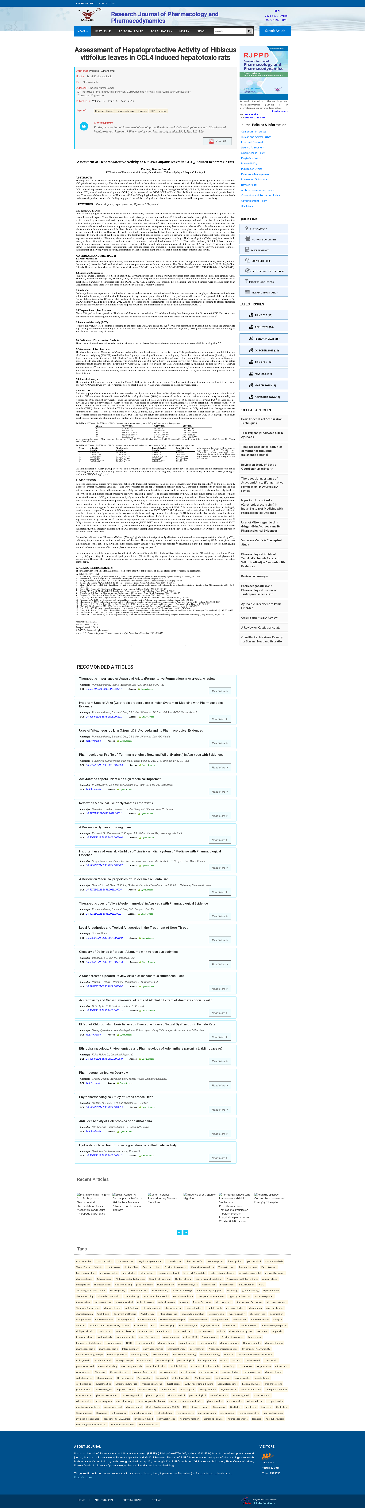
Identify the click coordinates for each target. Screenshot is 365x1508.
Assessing (266, 1407)
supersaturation (194, 1308)
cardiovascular (222, 1377)
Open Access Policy (253, 152)
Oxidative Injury (183, 1278)
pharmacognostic (154, 1395)
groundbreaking (250, 1290)
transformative (83, 1261)
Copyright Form (260, 260)
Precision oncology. (86, 1273)
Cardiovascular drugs (126, 1383)
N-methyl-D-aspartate (194, 1273)
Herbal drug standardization (151, 1401)
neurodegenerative (249, 1412)
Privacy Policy (249, 163)
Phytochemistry (125, 1377)
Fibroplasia (100, 1372)
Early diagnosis (269, 1267)
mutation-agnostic (126, 1337)
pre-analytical (254, 1261)
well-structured (84, 1377)
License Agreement (252, 147)
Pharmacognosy (104, 1401)
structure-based (183, 1331)
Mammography (117, 1290)
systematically (105, 1337)
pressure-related (85, 1366)
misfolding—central (213, 1418)
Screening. (232, 1290)
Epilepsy (277, 1319)
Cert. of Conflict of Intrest (267, 271)
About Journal (86, 3)
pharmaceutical (215, 1401)
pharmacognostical (132, 1395)
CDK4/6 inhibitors (139, 1290)
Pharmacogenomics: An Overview (103, 1072)
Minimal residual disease (88, 1343)
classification (209, 1284)
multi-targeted (187, 1389)
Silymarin (142, 110)
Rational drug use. (251, 1383)
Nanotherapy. (145, 1331)
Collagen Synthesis (119, 1372)
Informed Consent (252, 142)
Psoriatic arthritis (103, 1360)
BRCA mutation (246, 1284)
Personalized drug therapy (89, 1354)
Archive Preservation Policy (257, 190)
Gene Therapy (132, 1296)
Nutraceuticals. (84, 1395)
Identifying (251, 1407)
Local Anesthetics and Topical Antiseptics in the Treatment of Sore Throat (133, 927)
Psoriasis (228, 1354)
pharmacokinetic (274, 1308)
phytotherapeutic (151, 1308)
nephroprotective (235, 1308)
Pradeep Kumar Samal (102, 70)
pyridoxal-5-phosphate (87, 1418)
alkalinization (255, 1308)
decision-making (123, 1284)
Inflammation (281, 1366)
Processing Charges (261, 282)
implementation (271, 1290)
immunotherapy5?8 (188, 1284)
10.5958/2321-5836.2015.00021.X (104, 962)
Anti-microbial (253, 1360)
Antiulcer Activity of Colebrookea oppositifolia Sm (115, 1121)
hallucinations (147, 1273)
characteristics (257, 1313)
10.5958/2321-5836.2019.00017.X (104, 1107)
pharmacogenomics (153, 1348)
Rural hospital (173, 1383)
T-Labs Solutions (264, 1503)
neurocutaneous (146, 1319)
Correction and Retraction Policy (260, 195)
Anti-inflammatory (181, 1377)
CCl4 (152, 110)
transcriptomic (174, 1261)
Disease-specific (215, 1261)
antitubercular (119, 1412)
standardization (262, 1395)
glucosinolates (83, 1389)
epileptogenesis (125, 1319)
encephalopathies (198, 1319)
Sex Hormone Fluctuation (249, 1302)
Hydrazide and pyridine (122, 1424)
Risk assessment (200, 1407)
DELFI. (129, 1343)
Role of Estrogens (202, 1302)
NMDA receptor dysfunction (130, 1278)
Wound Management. (145, 1372)
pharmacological (84, 1278)
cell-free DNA (190, 1337)
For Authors (160, 31)
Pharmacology (144, 1377)
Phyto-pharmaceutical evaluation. (186, 1401)
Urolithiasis (103, 1313)
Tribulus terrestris (168, 1313)
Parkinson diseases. (149, 1424)
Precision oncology (182, 1290)
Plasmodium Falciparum (240, 1331)
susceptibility (128, 1273)
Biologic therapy (124, 1360)
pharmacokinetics (166, 1418)
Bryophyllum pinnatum (193, 1313)
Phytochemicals (228, 1389)
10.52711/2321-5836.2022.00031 (104, 813)
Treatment (262, 1331)
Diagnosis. (277, 1331)
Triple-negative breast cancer (91, 1290)
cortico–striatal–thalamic (222, 1273)
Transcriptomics (226, 1267)
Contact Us (106, 3)
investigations (235, 1261)
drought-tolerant (273, 1383)
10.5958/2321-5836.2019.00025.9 (104, 1058)
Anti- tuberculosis (275, 1418)
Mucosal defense (125, 1331)
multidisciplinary (165, 1284)
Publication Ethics (251, 168)
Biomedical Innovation (109, 1296)
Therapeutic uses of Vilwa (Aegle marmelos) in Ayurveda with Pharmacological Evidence (143, 903)
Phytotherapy (147, 1313)
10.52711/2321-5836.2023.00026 (104, 889)
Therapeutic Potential (276, 1389)
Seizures (80, 1325)
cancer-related (269, 1278)
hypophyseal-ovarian (239, 1296)
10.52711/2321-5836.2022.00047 (104, 688)
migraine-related (124, 1302)
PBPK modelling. (161, 1354)
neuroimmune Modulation (209, 1278)
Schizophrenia (104, 1278)
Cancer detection (151, 1267)
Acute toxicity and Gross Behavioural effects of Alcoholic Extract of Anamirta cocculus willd (145, 1000)
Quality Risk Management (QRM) (162, 1407)
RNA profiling (131, 1267)
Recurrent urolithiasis (125, 1313)
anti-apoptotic (227, 1412)
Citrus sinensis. (216, 1313)
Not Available (93, 740)
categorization (83, 1319)
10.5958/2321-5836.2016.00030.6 (104, 837)
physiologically (186, 1343)
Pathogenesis (83, 1360)
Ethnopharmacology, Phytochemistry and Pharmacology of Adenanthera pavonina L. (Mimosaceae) (150, 1048)
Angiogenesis (83, 1372)
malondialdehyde (188, 1325)
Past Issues (103, 31)
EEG (153, 1325)
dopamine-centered (169, 1273)
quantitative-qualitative (88, 1407)
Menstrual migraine (276, 1302)
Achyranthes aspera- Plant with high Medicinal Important (120, 779)
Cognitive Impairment (160, 1278)
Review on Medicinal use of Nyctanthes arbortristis (116, 803)
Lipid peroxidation (85, 1331)
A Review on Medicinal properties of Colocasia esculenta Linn (123, 879)
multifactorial (131, 1308)
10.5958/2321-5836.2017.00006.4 (104, 986)
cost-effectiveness (149, 1337)
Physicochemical (176, 1395)
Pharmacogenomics (117, 1354)
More (183, 31)
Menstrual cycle (224, 1302)
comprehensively (274, 1261)
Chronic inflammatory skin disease (255, 1354)
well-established (164, 1412)
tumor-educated (125, 1261)
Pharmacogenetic (252, 1343)
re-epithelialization (155, 1366)
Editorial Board (131, 31)
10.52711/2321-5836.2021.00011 (103, 913)
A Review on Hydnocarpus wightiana (105, 827)
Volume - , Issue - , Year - (113, 100)
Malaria (221, 1331)
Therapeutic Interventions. (210, 1296)
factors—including (107, 1366)
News (201, 31)
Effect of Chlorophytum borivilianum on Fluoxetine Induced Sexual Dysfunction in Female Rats (147, 1024)
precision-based (144, 1284)
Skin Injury (229, 1366)
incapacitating (83, 1302)
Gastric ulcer (229, 1325)
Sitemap (156, 1499)
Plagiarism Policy (251, 158)
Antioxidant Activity (251, 1389)
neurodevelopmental (250, 1273)
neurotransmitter (104, 1319)
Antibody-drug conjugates (209, 1290)
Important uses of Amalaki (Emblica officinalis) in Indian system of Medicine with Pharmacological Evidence (150, 853)
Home (82, 31)
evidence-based (255, 1401)
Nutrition (236, 1360)
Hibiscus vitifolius (104, 110)
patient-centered (113, 1407)
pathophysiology (103, 1302)
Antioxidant (162, 1377)
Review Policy (249, 184)
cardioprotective (252, 1372)
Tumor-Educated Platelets (89, 1267)
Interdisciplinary (130, 1348)
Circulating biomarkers (202, 1267)
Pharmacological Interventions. (242, 1278)
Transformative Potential (156, 1296)
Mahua (223, 1360)
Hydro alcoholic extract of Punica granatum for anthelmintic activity (128, 1145)
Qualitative (235, 1407)
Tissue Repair (245, 1366)
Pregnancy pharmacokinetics (223, 1348)
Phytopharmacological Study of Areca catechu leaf (116, 1097)
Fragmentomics (209, 1337)
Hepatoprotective (125, 110)
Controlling (281, 1407)
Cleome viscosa (105, 1377)
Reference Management (255, 174)
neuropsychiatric (108, 1273)
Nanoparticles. (144, 1360)
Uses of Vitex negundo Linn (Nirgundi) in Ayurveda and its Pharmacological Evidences (141, 730)
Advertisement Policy (254, 200)
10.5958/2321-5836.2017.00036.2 (104, 865)
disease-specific (194, 1261)
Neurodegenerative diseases (91, 1424)
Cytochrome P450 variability (256, 1348)
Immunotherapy (160, 1290)
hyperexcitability (237, 1313)
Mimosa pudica (83, 1401)
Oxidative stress (249, 1325)
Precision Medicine (183, 1296)
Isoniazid (256, 1418)
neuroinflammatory (275, 1273)
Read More (219, 691)
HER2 (261, 1284)
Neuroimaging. (167, 1325)
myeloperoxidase (210, 1325)
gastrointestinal (168, 1372)
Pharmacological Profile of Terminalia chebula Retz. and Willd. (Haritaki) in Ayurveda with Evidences (151, 754)
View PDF (220, 141)
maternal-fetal (197, 1348)
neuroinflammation (273, 1412)
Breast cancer (227, 1284)
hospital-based (262, 1377)
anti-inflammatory (208, 1372)
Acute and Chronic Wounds (205, 1366)
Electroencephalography (172, 1319)
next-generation (220, 1319)
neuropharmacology (141, 1412)
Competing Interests (253, 131)
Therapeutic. (270, 1360)
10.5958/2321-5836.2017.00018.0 (104, 937)
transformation (234, 1401)
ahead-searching (84, 1296)
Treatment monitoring (175, 1267)
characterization (104, 1261)
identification (240, 1319)
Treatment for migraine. (88, 1308)
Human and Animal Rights (256, 136)
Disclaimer (247, 206)
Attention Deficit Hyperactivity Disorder (110, 1325)
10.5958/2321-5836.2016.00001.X (104, 1010)
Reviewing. (101, 1412)
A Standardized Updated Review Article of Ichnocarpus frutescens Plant (131, 976)
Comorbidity (140, 1325)
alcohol (162, 110)
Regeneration (264, 1366)
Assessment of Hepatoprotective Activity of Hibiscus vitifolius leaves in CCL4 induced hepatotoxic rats (155, 54)
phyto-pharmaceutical (107, 1395)
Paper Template (259, 250)
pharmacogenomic (229, 1343)
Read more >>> (280, 111)
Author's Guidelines (263, 239)
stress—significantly (131, 1366)
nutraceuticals (168, 1389)
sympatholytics (103, 1383)
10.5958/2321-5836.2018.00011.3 (104, 1155)
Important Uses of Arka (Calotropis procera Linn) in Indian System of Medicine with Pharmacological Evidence (151, 704)
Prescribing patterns (152, 1383)
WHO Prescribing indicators (199, 1383)
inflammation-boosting (184, 1354)
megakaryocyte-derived (150, 1261)
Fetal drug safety (139, 1354)
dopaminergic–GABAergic (117, 1418)
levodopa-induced (143, 1418)
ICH (185, 1407)
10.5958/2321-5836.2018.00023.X (104, 765)
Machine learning (248, 1267)
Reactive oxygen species (274, 1325)
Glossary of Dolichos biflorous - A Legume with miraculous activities (128, 952)
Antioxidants (105, 1331)
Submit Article (275, 31)
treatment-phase (84, 1337)
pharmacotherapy (274, 1343)
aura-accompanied (264, 1296)
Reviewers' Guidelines (254, 179)
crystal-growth (214, 1308)
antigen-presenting (210, 1354)
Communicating (84, 1412)
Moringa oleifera (207, 1389)
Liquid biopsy (113, 1267)
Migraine (184, 1302)
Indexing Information (264, 292)
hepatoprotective (207, 1360)
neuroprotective (185, 1412)
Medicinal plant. (203, 1377)
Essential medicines (227, 1383)
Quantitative (219, 1407)
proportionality (275, 1401)
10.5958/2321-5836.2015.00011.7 (104, 716)
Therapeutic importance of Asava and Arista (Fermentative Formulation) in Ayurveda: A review (147, 678)
